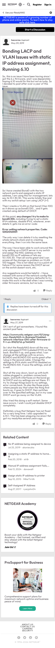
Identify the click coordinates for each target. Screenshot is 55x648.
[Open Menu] (51, 13)
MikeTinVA (29, 479)
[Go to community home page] (12, 4)
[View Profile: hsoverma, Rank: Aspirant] (6, 41)
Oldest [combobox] (46, 299)
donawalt (28, 469)
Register (37, 4)
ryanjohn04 (29, 489)
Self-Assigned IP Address (21, 485)
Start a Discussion (35, 29)
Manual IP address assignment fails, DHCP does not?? (27, 465)
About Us (27, 624)
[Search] (29, 4)
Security (27, 630)
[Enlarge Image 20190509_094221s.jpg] (27, 171)
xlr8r (26, 459)
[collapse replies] (27, 317)
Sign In (47, 4)
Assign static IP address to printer (26, 475)
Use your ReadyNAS (15, 12)
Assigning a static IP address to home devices (28, 453)
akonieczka (28, 447)
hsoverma (16, 40)
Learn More (27, 608)
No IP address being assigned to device (29, 443)
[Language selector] (21, 4)
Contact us (27, 626)
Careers (27, 628)
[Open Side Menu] (4, 4)
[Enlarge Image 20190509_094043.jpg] (27, 123)
